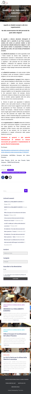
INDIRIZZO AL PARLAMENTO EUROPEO (13, 201)
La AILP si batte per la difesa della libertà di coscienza (15, 358)
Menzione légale (15, 386)
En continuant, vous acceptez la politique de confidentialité (14, 275)
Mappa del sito (21, 383)
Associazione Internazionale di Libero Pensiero (17, 379)
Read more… (16, 320)
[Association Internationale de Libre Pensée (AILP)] (5, 3)
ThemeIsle (20, 390)
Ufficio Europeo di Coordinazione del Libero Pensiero (14, 172)
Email (4, 269)
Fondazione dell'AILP (11, 383)
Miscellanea (6, 355)
